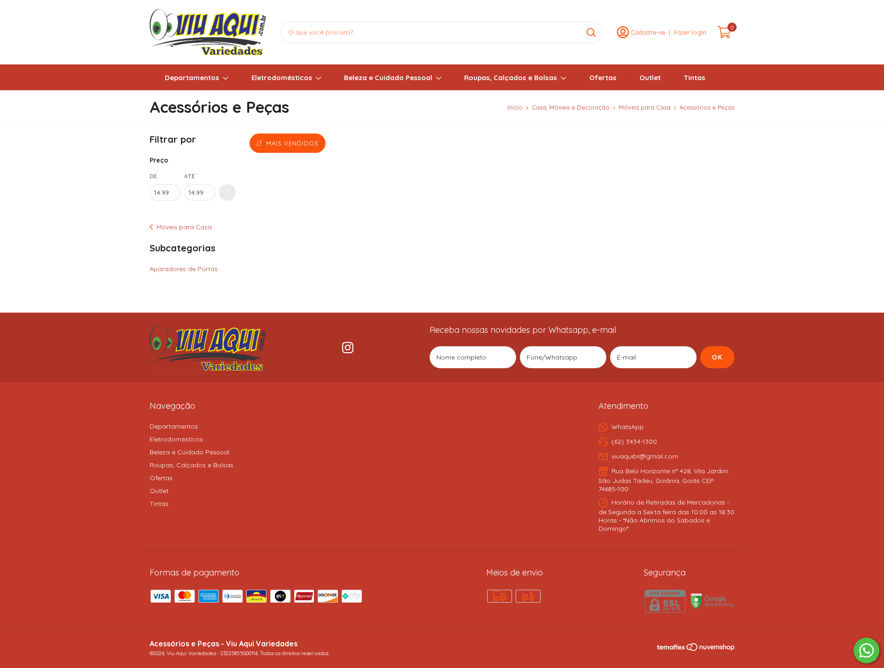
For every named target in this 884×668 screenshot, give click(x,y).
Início (515, 107)
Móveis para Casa (644, 107)
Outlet (650, 77)
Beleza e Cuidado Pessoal (388, 77)
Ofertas (602, 77)
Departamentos (192, 77)
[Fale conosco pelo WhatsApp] (866, 650)
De (153, 176)
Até (189, 176)
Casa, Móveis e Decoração (571, 107)
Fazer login (690, 32)
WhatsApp (627, 427)
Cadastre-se (648, 32)
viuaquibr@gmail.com (644, 456)
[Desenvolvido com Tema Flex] (671, 646)
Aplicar (227, 192)
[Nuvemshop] (710, 649)
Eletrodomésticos (281, 77)
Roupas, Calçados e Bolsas (510, 77)
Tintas (694, 77)
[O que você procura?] (591, 32)
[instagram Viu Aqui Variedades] (347, 347)
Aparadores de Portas (184, 269)
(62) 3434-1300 (634, 441)
